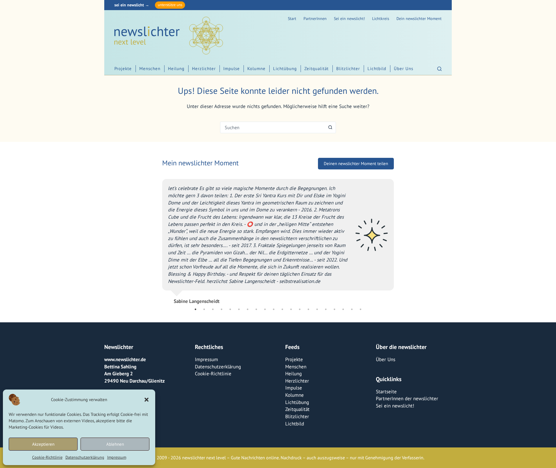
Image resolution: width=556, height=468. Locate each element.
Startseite (386, 391)
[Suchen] (439, 69)
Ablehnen (115, 444)
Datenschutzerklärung (84, 457)
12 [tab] (291, 309)
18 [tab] (343, 309)
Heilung (176, 68)
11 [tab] (282, 309)
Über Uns (403, 68)
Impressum (116, 457)
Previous (158, 239)
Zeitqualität (316, 68)
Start (292, 18)
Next (398, 239)
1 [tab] (195, 309)
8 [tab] (256, 309)
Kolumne (256, 68)
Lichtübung (285, 68)
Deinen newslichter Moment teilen (356, 163)
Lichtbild (376, 68)
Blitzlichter (348, 68)
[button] (146, 400)
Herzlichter (204, 68)
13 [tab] (300, 309)
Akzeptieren (43, 444)
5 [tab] (230, 309)
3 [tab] (213, 309)
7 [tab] (247, 309)
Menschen (149, 68)
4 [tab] (221, 309)
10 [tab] (274, 309)
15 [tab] (317, 309)
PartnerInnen (315, 18)
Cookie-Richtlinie (47, 457)
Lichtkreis (380, 18)
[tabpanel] (266, 239)
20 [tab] (360, 309)
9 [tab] (265, 309)
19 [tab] (352, 309)
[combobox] (272, 127)
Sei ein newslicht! (349, 18)
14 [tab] (308, 309)
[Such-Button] (330, 127)
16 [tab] (326, 309)
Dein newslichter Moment (419, 18)
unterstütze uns (170, 4)
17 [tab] (334, 309)
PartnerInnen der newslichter (407, 398)
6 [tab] (239, 309)
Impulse (231, 68)
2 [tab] (204, 309)
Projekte (123, 68)
